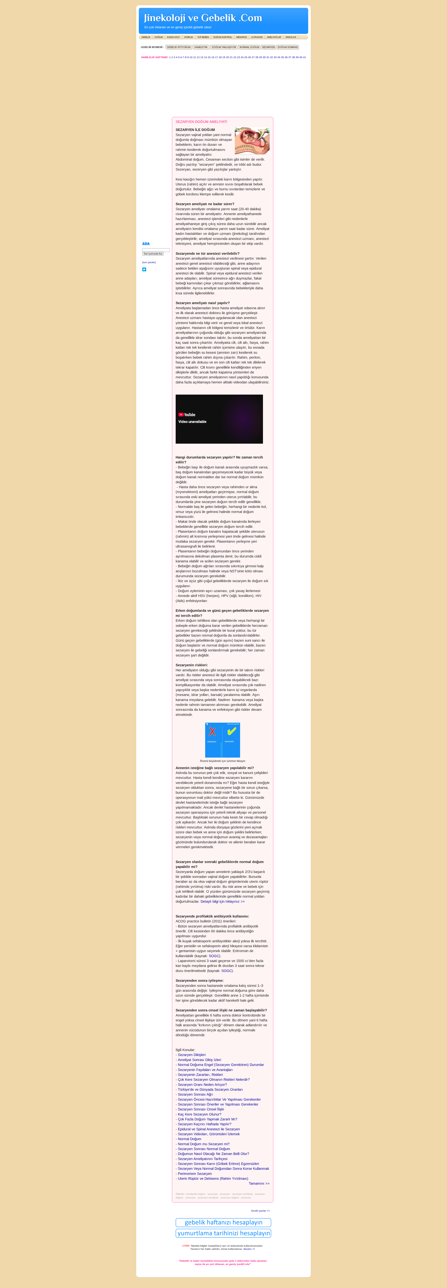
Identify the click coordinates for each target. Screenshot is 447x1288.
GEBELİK (145, 37)
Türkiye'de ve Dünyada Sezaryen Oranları (210, 1089)
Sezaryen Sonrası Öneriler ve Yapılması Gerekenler (218, 1104)
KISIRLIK (188, 37)
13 (201, 57)
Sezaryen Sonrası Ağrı (195, 1094)
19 (223, 57)
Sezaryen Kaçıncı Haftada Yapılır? (204, 1124)
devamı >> (249, 1249)
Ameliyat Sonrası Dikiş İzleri (199, 1060)
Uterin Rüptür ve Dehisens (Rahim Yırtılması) (213, 1178)
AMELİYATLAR (274, 37)
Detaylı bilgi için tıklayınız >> (223, 901)
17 (216, 57)
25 (245, 57)
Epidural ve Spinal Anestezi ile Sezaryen (209, 1129)
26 (249, 57)
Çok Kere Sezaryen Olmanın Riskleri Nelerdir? (214, 1079)
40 (300, 57)
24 (242, 57)
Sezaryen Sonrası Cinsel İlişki (201, 1109)
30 (264, 57)
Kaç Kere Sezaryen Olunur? (199, 1114)
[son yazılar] (149, 262)
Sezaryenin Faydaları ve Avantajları (205, 1070)
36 (286, 57)
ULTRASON (257, 37)
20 (227, 57)
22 (234, 57)
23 (238, 57)
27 (253, 57)
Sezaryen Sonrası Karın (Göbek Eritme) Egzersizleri (219, 1164)
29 (260, 57)
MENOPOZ (241, 37)
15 (209, 57)
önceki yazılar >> (260, 1210)
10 (191, 57)
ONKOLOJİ (290, 37)
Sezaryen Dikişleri (192, 1055)
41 (304, 57)
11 (194, 57)
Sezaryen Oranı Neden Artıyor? (202, 1085)
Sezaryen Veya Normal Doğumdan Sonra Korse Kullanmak (223, 1168)
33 (275, 57)
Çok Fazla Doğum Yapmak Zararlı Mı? (207, 1119)
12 (198, 57)
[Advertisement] (223, 86)
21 (231, 57)
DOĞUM (159, 37)
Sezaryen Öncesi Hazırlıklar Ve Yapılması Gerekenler (219, 1099)
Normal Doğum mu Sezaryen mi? (204, 1144)
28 (256, 57)
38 (293, 57)
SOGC (214, 956)
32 (271, 57)
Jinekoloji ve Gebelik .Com (203, 17)
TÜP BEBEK (203, 37)
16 (212, 57)
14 (205, 57)
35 (282, 57)
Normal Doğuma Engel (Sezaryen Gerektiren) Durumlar (221, 1065)
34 (278, 57)
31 (267, 57)
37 (289, 57)
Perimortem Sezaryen (195, 1174)
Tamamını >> (259, 1183)
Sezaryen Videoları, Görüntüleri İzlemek (209, 1134)
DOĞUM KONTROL (222, 37)
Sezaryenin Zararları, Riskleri (200, 1075)
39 (297, 57)
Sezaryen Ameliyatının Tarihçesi (202, 1159)
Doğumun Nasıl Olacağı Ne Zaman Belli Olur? (213, 1154)
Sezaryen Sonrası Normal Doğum (204, 1149)
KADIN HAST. (173, 37)
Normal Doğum (189, 1139)
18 (220, 57)
